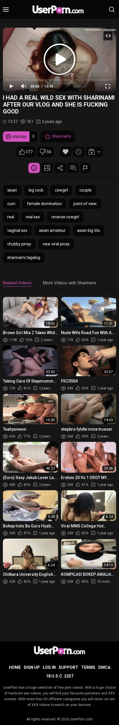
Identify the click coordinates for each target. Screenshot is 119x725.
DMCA (104, 667)
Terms (88, 667)
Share (60, 168)
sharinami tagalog (23, 257)
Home (15, 667)
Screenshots (47, 168)
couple (85, 190)
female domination (44, 203)
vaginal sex (17, 230)
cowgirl (61, 190)
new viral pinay (56, 244)
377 (29, 151)
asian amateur (52, 230)
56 (49, 151)
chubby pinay (19, 244)
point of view (85, 203)
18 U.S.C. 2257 (59, 676)
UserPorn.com (81, 719)
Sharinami (61, 136)
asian (12, 190)
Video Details (34, 168)
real (10, 217)
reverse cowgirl (65, 217)
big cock (36, 190)
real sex (33, 217)
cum (11, 203)
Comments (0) (73, 168)
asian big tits (88, 230)
